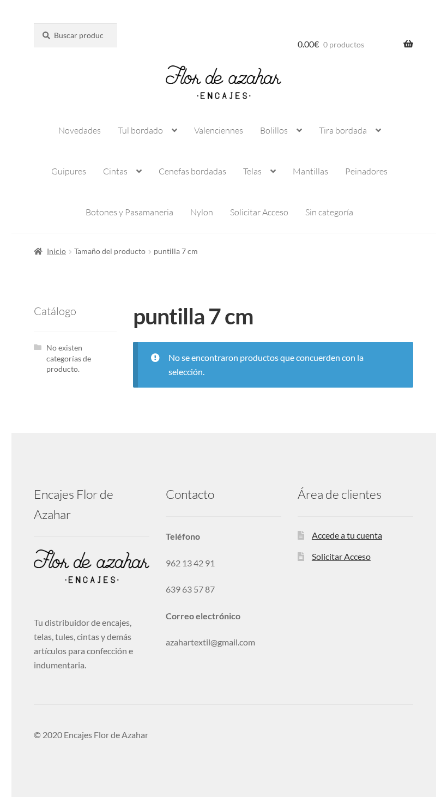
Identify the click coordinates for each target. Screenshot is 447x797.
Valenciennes (218, 130)
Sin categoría (329, 212)
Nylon (201, 212)
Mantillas (310, 171)
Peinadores (366, 171)
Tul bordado (140, 130)
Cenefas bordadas (192, 171)
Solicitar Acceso (259, 212)
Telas (252, 171)
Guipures (68, 171)
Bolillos (274, 130)
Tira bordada (343, 130)
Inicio (56, 251)
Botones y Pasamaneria (129, 212)
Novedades (79, 130)
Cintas (115, 171)
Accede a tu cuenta (347, 535)
